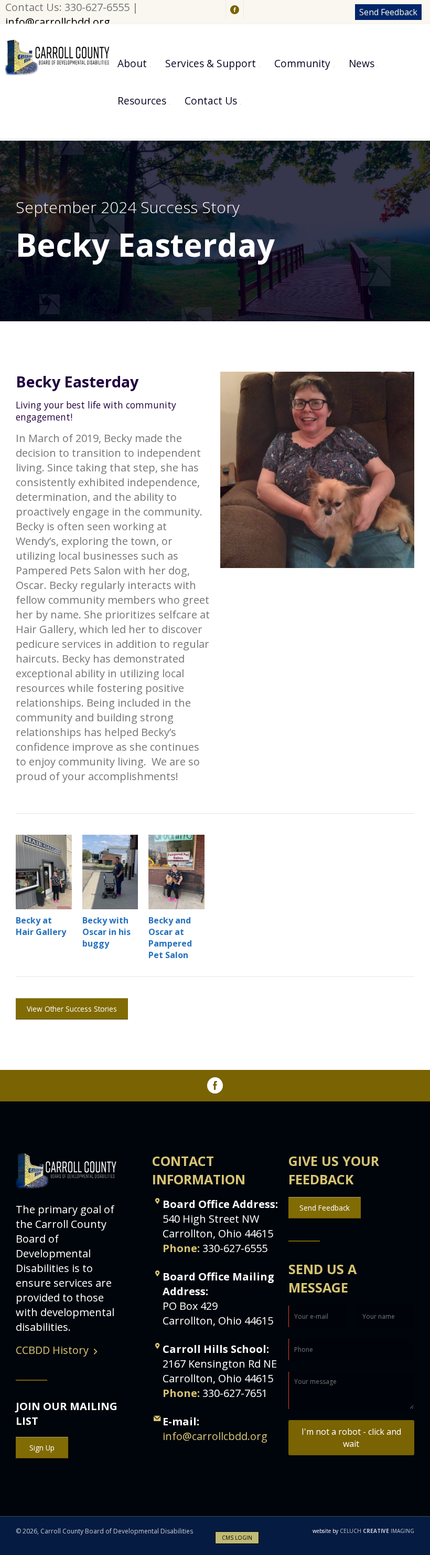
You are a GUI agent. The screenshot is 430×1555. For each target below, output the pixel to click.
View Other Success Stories (72, 1009)
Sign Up (42, 1448)
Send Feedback (388, 12)
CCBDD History (52, 1350)
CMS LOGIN (237, 1537)
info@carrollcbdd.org (57, 22)
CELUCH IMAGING (363, 1531)
